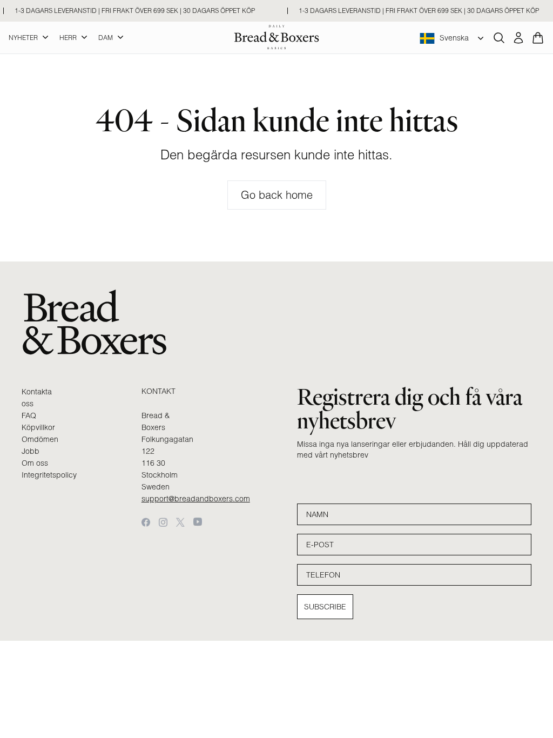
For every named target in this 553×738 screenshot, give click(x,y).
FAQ (29, 415)
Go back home (277, 195)
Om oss (35, 463)
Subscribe (325, 607)
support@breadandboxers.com (195, 499)
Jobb (30, 451)
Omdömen (40, 439)
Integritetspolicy (49, 475)
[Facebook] (145, 522)
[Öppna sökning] (499, 37)
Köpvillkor (38, 427)
